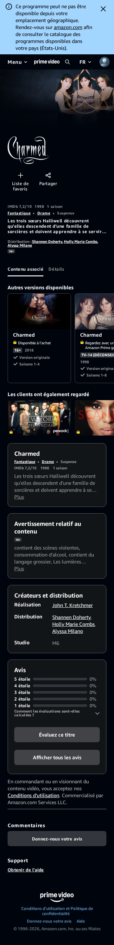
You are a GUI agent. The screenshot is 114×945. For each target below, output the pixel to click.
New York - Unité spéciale (39, 418)
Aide (81, 921)
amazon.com (68, 27)
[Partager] (48, 175)
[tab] (25, 268)
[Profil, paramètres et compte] (104, 62)
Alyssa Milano (20, 245)
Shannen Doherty (47, 241)
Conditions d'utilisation (33, 795)
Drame (43, 213)
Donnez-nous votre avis (49, 921)
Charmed (39, 311)
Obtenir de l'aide (26, 869)
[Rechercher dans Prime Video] (67, 62)
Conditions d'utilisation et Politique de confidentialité (57, 911)
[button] (57, 713)
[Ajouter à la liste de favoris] (20, 175)
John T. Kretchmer (72, 605)
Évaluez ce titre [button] (57, 734)
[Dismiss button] (103, 9)
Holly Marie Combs (80, 241)
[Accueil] (47, 61)
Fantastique (19, 213)
